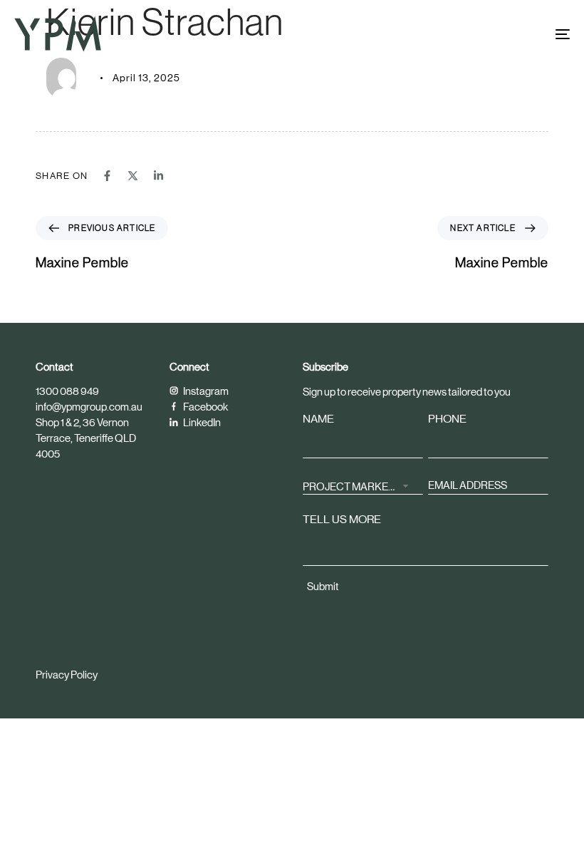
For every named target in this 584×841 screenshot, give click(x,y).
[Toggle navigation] (477, 34)
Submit (323, 586)
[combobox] (363, 485)
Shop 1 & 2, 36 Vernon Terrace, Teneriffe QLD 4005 (86, 438)
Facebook (205, 407)
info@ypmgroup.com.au (89, 407)
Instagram (205, 391)
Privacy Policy (67, 675)
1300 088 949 (67, 391)
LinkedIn (201, 422)
